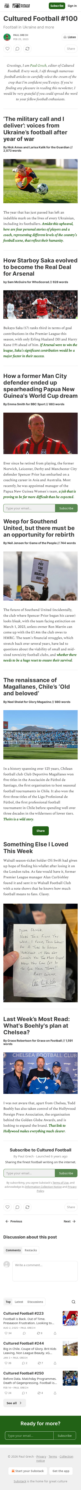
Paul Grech (20, 35)
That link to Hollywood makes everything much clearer (34, 1128)
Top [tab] (8, 1302)
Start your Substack (29, 1471)
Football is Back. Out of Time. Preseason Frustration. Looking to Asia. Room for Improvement (27, 1321)
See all (12, 1403)
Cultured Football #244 (23, 1343)
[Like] (7, 49)
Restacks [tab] (31, 1250)
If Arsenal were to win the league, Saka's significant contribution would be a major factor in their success (40, 350)
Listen (72, 37)
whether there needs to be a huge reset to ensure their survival (40, 657)
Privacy (41, 1456)
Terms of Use (61, 1182)
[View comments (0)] (17, 49)
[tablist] (21, 1250)
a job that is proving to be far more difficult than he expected (39, 494)
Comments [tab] (13, 1250)
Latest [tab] (19, 1302)
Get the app (61, 1471)
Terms (53, 1456)
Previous (16, 1221)
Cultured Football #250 (23, 1373)
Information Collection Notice (43, 1187)
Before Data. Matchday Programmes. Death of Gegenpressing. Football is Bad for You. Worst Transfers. (29, 1381)
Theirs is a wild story (18, 819)
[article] (40, 1323)
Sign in (72, 6)
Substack (20, 1481)
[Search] (73, 1302)
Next (67, 1221)
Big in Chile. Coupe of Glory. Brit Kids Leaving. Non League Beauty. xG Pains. (29, 1351)
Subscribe (57, 6)
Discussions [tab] (35, 1302)
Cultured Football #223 (23, 1313)
